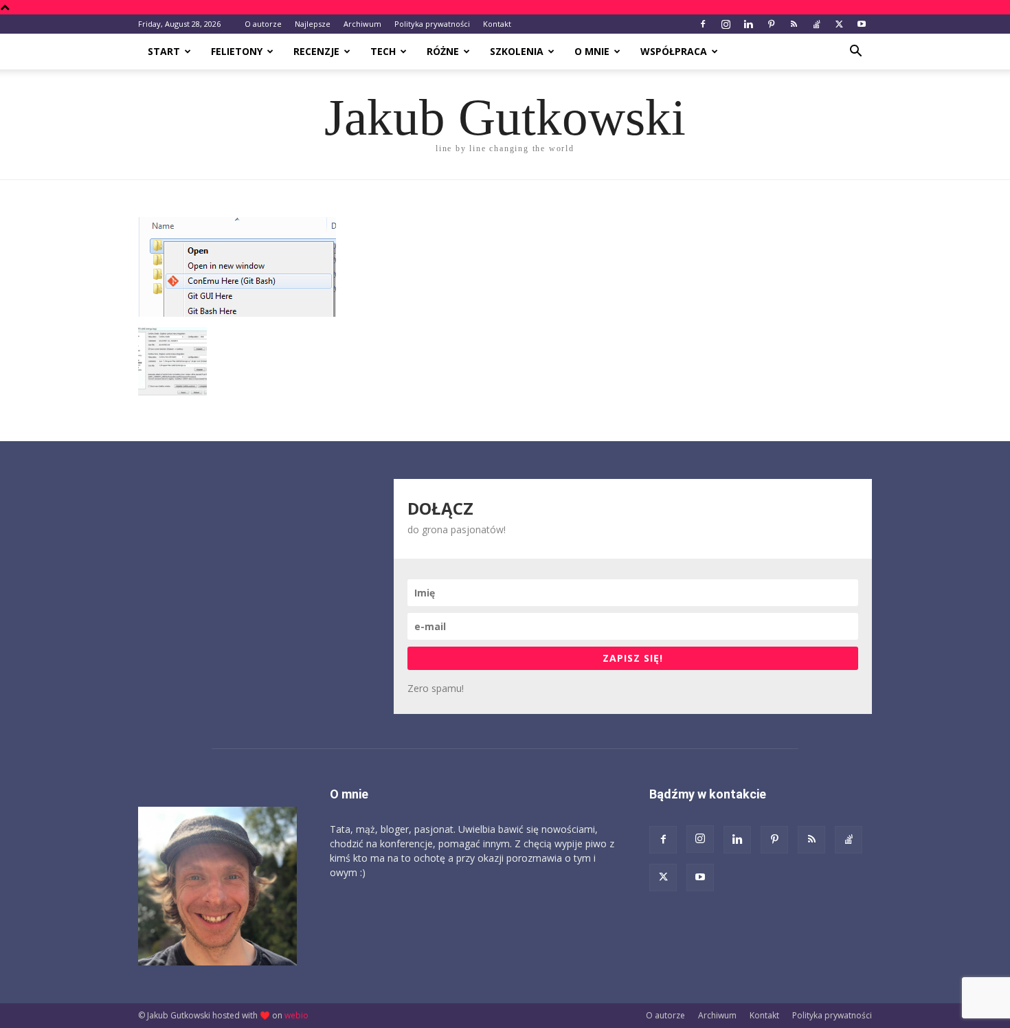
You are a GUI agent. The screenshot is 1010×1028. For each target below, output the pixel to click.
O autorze (263, 24)
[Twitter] (839, 24)
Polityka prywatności (432, 24)
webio (296, 1015)
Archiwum (362, 24)
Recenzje (316, 51)
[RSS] (793, 24)
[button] (855, 52)
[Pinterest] (771, 24)
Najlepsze (312, 24)
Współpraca (673, 51)
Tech (383, 51)
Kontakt (497, 24)
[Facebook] (703, 24)
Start (164, 51)
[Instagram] (725, 24)
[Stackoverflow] (816, 24)
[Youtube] (861, 24)
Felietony (236, 51)
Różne (443, 51)
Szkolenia (516, 51)
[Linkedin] (748, 24)
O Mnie (591, 51)
